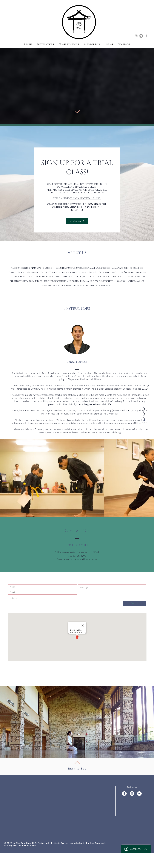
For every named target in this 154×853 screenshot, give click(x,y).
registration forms (70, 192)
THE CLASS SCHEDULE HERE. (85, 198)
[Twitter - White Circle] (139, 793)
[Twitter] (141, 36)
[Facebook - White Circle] (124, 793)
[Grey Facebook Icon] (146, 36)
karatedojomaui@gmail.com (80, 559)
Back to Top (77, 768)
